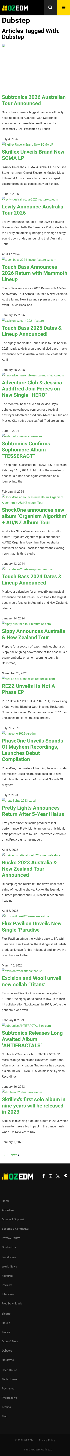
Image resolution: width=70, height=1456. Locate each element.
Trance (6, 1332)
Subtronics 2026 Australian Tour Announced (34, 100)
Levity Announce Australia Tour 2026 (32, 210)
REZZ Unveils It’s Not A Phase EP (28, 689)
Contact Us (9, 1247)
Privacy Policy (11, 1238)
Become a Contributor (15, 1228)
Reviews (7, 1285)
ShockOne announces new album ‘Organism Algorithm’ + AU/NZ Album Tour (34, 516)
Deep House (9, 1370)
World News (9, 1266)
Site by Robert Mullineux (38, 1449)
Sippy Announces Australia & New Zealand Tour (33, 634)
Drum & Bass (10, 1341)
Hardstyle (8, 1360)
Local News (9, 1257)
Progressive (9, 1397)
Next (14, 1155)
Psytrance (8, 1388)
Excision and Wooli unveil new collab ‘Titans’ (31, 981)
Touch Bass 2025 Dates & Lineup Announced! (32, 331)
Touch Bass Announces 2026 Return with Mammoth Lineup (34, 273)
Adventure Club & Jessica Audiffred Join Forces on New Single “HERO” (32, 389)
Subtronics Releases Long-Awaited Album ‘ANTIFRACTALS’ (33, 1039)
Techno (6, 1407)
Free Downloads (12, 1303)
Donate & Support (13, 1219)
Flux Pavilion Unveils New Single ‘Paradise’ (32, 927)
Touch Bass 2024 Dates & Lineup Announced (32, 580)
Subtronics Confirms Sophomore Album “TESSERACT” (26, 450)
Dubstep (7, 1350)
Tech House (9, 1379)
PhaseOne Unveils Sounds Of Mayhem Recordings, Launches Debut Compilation (32, 750)
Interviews (8, 1294)
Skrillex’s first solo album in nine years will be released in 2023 (34, 1106)
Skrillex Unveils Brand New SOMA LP (33, 155)
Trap (4, 1416)
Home (6, 1201)
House (6, 1323)
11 (9, 1155)
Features (7, 1275)
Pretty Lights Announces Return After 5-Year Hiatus (33, 811)
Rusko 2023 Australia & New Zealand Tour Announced (29, 869)
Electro (6, 1313)
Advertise (8, 1210)
